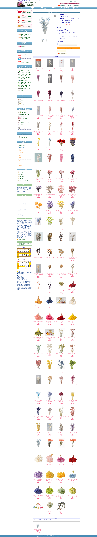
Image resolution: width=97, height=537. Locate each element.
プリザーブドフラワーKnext (49, 536)
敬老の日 (20, 160)
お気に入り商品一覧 (62, 53)
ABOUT (32, 8)
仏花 (19, 149)
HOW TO (43, 8)
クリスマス (20, 163)
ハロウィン (20, 162)
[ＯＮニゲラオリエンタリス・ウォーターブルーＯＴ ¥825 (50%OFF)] (37, 528)
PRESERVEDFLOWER (64, 8)
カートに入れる (68, 47)
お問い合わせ (76, 1)
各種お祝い (20, 165)
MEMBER (53, 8)
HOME (22, 8)
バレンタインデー (21, 152)
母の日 (20, 155)
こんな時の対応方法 (22, 239)
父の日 (20, 157)
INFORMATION (75, 8)
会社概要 (71, 1)
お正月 (20, 150)
